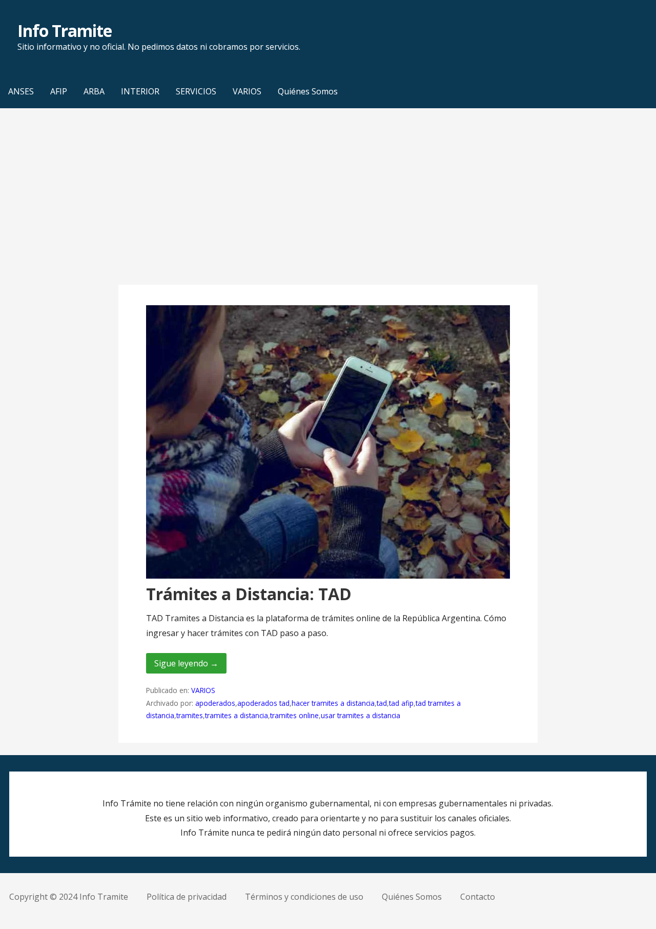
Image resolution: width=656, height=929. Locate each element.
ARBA (94, 91)
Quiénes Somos (308, 91)
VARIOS (247, 91)
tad (382, 703)
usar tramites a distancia (360, 715)
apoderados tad (263, 703)
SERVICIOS (196, 91)
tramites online (294, 715)
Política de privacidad (187, 896)
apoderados (215, 703)
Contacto (477, 896)
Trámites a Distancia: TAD (249, 594)
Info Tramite (64, 30)
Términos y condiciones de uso (304, 896)
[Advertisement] (328, 196)
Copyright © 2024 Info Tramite (68, 896)
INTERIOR (140, 91)
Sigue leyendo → (186, 663)
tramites (189, 715)
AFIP (58, 91)
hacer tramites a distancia (333, 703)
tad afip (401, 703)
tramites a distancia (236, 715)
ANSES (21, 91)
